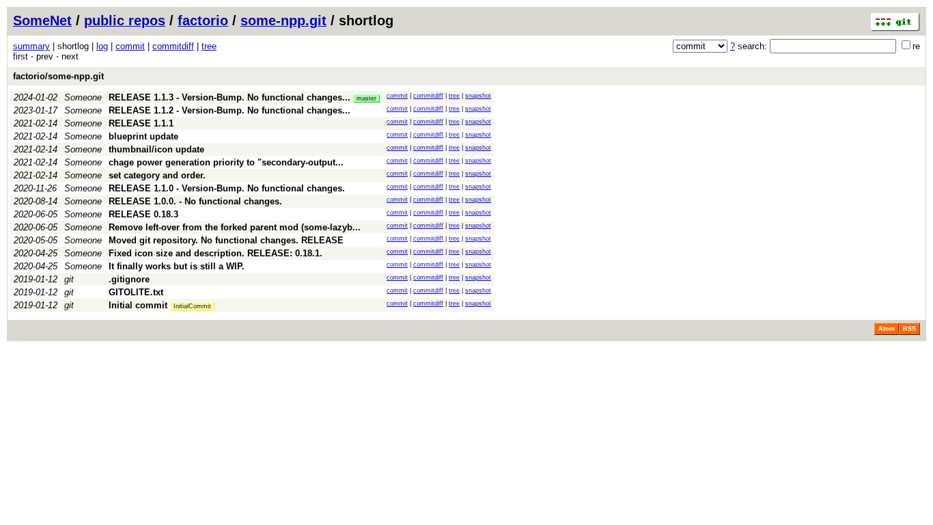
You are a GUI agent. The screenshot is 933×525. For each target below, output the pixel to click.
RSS (909, 328)
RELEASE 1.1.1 (141, 123)
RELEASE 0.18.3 (143, 214)
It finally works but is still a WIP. (177, 266)
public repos (124, 20)
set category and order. (157, 175)
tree (209, 46)
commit (130, 46)
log (102, 46)
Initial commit (138, 305)
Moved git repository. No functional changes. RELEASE (226, 240)
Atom (886, 328)
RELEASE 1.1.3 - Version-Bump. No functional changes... (231, 97)
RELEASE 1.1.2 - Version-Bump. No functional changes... (229, 110)
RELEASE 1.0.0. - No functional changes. (195, 201)
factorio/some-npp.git (58, 76)
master (366, 98)
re (916, 46)
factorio (203, 20)
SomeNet (42, 20)
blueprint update (143, 136)
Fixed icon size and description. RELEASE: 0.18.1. (215, 253)
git (69, 279)
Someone (83, 97)
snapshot (478, 95)
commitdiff (173, 46)
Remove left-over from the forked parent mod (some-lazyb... (235, 227)
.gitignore (129, 279)
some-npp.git (283, 20)
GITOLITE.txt (136, 292)
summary (31, 46)
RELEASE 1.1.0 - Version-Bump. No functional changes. (227, 188)
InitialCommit (192, 306)
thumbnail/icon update (156, 149)
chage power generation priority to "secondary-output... (226, 162)
